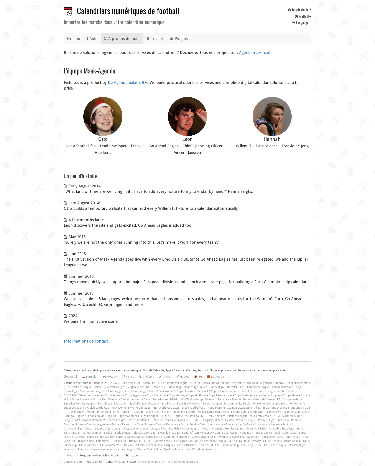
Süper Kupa (289, 432)
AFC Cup (195, 382)
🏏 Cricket (164, 376)
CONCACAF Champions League (83, 395)
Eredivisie (168, 403)
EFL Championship (288, 399)
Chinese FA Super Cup (232, 391)
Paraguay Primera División (217, 420)
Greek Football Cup (193, 407)
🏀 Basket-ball (216, 376)
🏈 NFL (198, 376)
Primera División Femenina (161, 424)
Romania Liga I (235, 424)
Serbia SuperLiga (283, 428)
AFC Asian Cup (146, 382)
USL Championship (227, 445)
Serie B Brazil (123, 432)
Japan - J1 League (132, 411)
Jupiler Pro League (184, 411)
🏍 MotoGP (110, 376)
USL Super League (275, 445)
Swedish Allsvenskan (231, 436)
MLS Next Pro (217, 416)
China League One (117, 391)
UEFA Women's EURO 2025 (117, 445)
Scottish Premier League (184, 428)
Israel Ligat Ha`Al (108, 411)
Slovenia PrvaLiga (169, 432)
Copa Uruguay (271, 395)
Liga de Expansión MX (90, 416)
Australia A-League (80, 387)
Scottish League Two (153, 428)
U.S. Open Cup (183, 441)
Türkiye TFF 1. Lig (139, 441)
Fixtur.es (73, 38)
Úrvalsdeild (206, 445)
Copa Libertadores (220, 395)
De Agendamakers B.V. (128, 82)
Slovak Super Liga (145, 432)
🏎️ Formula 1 (90, 376)
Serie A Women (92, 432)
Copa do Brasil (197, 395)
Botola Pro (158, 387)
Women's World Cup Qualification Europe (163, 449)
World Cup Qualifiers (205, 449)
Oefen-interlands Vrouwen (168, 420)
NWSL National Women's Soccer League (100, 420)
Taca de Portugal (272, 436)
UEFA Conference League (211, 441)
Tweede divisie (162, 441)
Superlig (169, 436)
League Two (273, 411)
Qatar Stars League (211, 424)
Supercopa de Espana (130, 436)
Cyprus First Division (105, 399)
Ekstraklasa (104, 403)
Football (303, 16)
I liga (257, 407)
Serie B (108, 432)
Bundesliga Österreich (224, 387)
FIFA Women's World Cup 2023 (131, 407)
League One (255, 411)
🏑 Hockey (182, 376)
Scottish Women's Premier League (222, 428)
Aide (92, 38)
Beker (97, 387)
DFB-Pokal (176, 399)
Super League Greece (100, 436)
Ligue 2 (178, 416)
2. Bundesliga (126, 382)
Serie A (301, 428)
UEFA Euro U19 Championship (282, 441)
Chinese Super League (262, 391)
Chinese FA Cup (206, 391)
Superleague (154, 436)
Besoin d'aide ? (301, 9)
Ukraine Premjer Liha (149, 445)
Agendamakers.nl (254, 52)
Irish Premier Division (81, 411)
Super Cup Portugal (268, 432)
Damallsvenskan (131, 399)
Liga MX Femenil (129, 416)
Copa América (114, 395)
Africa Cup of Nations (215, 382)
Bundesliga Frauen (195, 387)
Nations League (237, 416)
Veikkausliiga (297, 445)
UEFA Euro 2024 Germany (245, 441)
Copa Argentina (135, 395)
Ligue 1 (166, 416)
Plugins (181, 38)
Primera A (283, 420)
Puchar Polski (189, 424)
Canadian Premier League (288, 387)
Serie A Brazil (72, 432)
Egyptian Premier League (79, 403)
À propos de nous (123, 38)
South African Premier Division (201, 432)
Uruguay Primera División (180, 445)
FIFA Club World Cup (96, 407)
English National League (145, 403)
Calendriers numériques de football (128, 11)
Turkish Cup (118, 441)
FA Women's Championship (270, 403)
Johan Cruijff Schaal (158, 411)
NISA (277, 416)
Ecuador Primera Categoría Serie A (253, 399)
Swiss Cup (252, 436)
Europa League (212, 403)
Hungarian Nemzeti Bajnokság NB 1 (230, 407)
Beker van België (114, 387)
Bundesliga (175, 387)
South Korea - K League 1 (237, 432)
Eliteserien (120, 403)
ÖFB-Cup (193, 420)
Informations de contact (86, 341)
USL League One (251, 445)
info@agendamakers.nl (183, 461)
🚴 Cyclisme (146, 376)
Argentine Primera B (272, 382)
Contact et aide (73, 461)
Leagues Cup (292, 411)
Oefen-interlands (138, 420)
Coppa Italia (290, 395)
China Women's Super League (175, 391)
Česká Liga (70, 391)
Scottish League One (125, 428)
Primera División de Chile (127, 424)
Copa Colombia (156, 395)
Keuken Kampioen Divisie (213, 411)
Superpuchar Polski (203, 436)
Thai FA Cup (292, 436)
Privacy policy (94, 461)
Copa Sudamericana (247, 395)
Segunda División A (259, 428)
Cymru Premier (80, 399)
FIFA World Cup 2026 (166, 407)
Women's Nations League (119, 449)
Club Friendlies (287, 391)
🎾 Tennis (127, 376)
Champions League (92, 391)
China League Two (143, 391)
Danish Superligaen (155, 399)
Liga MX (112, 416)
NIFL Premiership (260, 416)
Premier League (246, 420)
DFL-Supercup (194, 399)
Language (302, 22)
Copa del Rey (177, 395)
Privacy (156, 38)
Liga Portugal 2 (150, 416)
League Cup (238, 411)
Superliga (183, 436)
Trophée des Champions (93, 441)
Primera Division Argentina (92, 424)
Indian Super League (276, 407)
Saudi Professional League (263, 424)
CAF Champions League (255, 387)
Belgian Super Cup (138, 387)
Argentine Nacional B (245, 382)
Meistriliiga (192, 416)
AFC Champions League (172, 382)
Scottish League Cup (97, 428)
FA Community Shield (237, 403)
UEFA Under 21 (88, 445)
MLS (203, 416)
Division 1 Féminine (217, 399)
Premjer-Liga (266, 420)
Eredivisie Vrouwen (188, 403)
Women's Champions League (82, 449)
